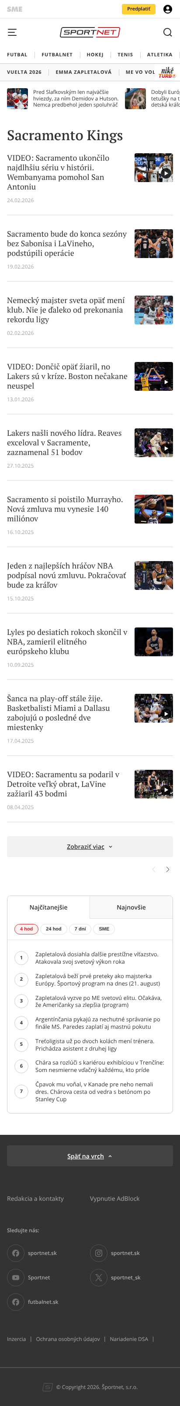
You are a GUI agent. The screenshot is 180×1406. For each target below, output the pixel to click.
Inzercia (16, 1339)
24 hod (53, 929)
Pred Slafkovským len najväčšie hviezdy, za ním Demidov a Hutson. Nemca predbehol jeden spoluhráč (76, 98)
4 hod (26, 929)
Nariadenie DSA (129, 1339)
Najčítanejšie (48, 907)
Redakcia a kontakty (35, 1198)
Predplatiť (138, 9)
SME (104, 929)
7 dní (80, 929)
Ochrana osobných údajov (68, 1339)
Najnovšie (131, 907)
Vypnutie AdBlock (115, 1198)
